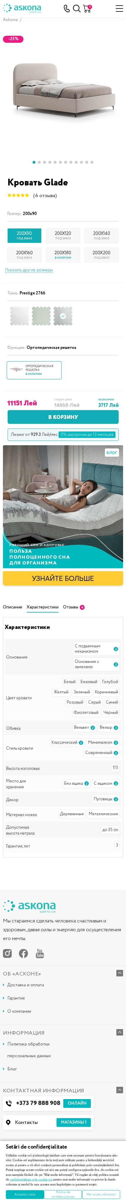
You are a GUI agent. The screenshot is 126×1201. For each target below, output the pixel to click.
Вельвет (81, 727)
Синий (112, 702)
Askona (10, 20)
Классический (64, 742)
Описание (12, 607)
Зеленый (82, 692)
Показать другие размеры (29, 269)
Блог (12, 1069)
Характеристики (43, 607)
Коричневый (106, 692)
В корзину (63, 417)
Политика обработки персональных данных (29, 1050)
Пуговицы (103, 799)
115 (115, 767)
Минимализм (100, 742)
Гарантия (16, 998)
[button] (34, 162)
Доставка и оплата (25, 985)
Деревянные (72, 814)
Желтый (61, 692)
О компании (19, 1011)
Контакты (50, 1122)
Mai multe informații (101, 1194)
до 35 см (110, 829)
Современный (98, 752)
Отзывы (73, 607)
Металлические (103, 814)
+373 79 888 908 (51, 1103)
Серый (94, 702)
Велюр (106, 727)
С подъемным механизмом (87, 649)
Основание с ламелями (87, 664)
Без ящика (73, 783)
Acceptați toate (24, 1194)
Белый (70, 682)
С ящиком (103, 783)
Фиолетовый (86, 712)
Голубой (110, 682)
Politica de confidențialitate (63, 1194)
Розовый (75, 702)
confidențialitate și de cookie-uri (31, 1179)
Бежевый (89, 682)
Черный (110, 712)
